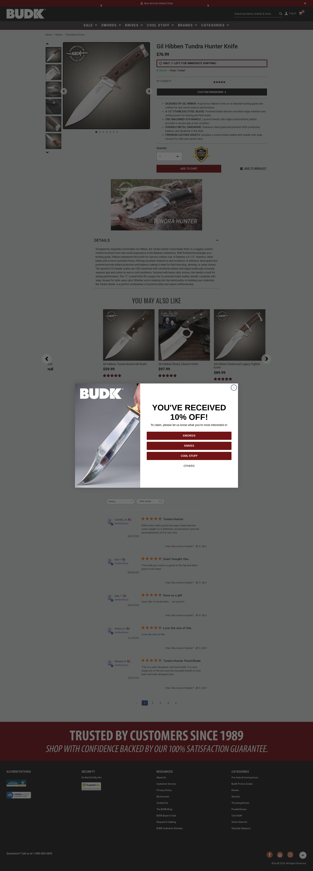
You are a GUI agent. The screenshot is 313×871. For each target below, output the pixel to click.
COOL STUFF (189, 455)
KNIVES (189, 445)
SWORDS (189, 435)
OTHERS (189, 466)
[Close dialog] (234, 387)
